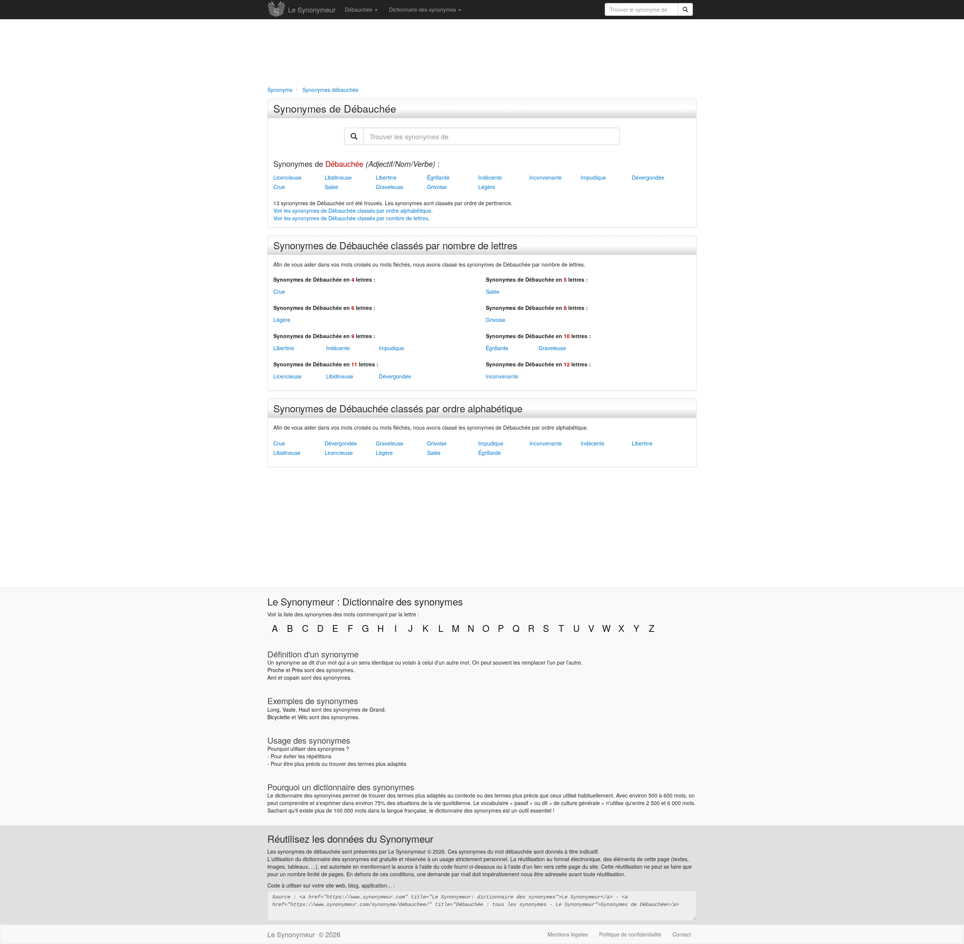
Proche (275, 670)
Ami (271, 677)
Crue (279, 187)
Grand (376, 709)
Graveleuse (389, 187)
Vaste (289, 709)
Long (273, 709)
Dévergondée (648, 177)
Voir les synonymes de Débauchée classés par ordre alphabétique (352, 210)
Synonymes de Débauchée (334, 108)
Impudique (593, 177)
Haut (304, 709)
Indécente (490, 177)
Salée (331, 187)
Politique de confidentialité (630, 934)
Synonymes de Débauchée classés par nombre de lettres (395, 245)
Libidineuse (338, 177)
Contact (682, 934)
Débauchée (359, 9)
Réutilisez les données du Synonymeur (350, 838)
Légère (486, 187)
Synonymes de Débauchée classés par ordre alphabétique (397, 408)
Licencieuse (287, 177)
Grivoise (437, 187)
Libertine (386, 177)
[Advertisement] (482, 51)
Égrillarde (438, 177)
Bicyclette (278, 717)
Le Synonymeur (312, 9)
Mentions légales (568, 934)
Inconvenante (545, 177)
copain (292, 677)
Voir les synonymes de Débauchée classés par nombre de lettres (350, 218)
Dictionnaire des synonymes (423, 9)
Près (297, 670)
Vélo (302, 717)
